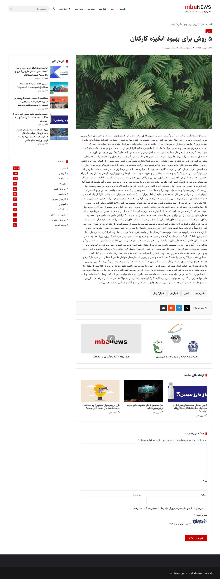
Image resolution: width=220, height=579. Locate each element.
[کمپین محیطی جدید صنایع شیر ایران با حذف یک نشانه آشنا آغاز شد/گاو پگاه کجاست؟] (187, 391)
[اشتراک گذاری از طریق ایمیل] (163, 308)
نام (205, 481)
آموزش (62, 204)
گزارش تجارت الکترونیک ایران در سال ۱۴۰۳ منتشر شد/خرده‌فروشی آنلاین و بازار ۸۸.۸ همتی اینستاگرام (31, 71)
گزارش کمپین (59, 188)
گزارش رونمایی (58, 219)
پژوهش (122, 8)
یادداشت (62, 194)
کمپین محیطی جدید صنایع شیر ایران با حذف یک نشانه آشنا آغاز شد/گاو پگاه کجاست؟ (190, 408)
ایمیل (204, 494)
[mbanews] (197, 9)
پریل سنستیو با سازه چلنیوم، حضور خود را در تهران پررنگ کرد (145, 406)
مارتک (173, 293)
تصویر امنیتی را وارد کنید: (180, 523)
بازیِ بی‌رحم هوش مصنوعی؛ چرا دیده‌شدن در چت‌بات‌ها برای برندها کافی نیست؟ (101, 406)
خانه (208, 24)
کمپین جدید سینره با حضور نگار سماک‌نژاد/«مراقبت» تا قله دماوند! (32, 85)
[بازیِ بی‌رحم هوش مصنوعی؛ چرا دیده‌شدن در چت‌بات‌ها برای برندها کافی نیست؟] (100, 391)
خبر (112, 8)
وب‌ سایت (137, 494)
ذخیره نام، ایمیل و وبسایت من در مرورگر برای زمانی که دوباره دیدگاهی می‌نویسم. (168, 508)
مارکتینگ (157, 293)
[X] (187, 308)
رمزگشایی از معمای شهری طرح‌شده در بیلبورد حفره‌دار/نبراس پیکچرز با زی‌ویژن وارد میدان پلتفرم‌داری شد (31, 101)
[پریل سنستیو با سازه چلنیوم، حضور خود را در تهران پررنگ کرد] (143, 391)
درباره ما (79, 8)
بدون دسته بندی (58, 214)
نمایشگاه (62, 209)
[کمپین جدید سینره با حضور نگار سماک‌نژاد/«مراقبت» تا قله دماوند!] (59, 88)
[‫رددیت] (171, 308)
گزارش (102, 8)
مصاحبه (91, 8)
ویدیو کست (60, 225)
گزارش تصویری (58, 199)
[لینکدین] (179, 308)
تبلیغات (199, 293)
